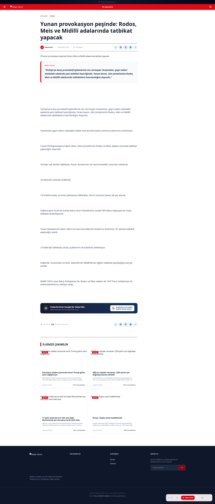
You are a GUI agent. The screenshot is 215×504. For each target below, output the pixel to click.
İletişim (113, 463)
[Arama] (210, 7)
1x (196, 498)
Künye (112, 459)
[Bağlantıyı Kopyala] (135, 47)
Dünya (52, 16)
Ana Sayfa (108, 7)
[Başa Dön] (208, 498)
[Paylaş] (202, 498)
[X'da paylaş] (126, 47)
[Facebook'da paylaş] (121, 47)
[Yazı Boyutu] (177, 498)
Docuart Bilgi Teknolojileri (102, 496)
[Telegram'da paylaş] (131, 47)
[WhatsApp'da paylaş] (116, 47)
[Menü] (5, 7)
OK (182, 468)
